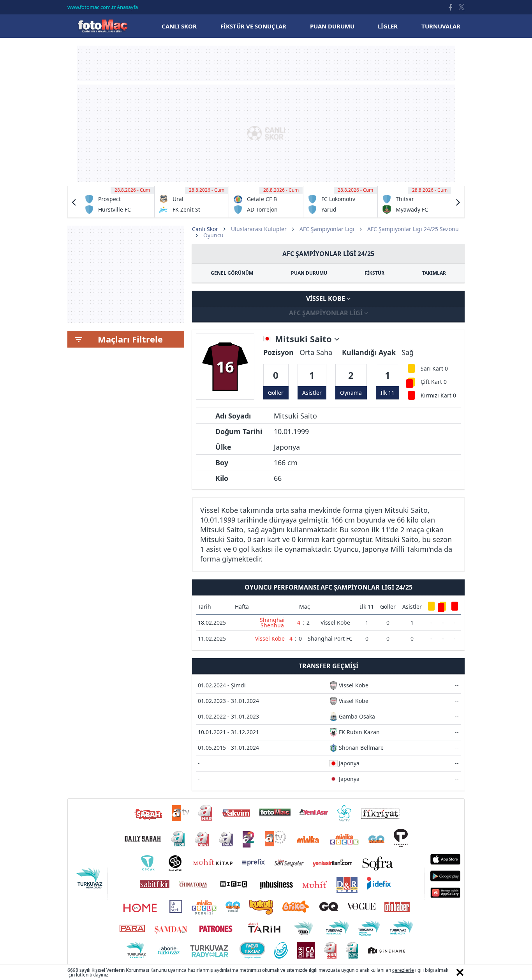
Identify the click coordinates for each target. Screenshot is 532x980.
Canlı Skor (102, 25)
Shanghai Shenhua (272, 622)
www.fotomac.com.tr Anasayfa (102, 7)
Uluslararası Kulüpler (259, 229)
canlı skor (179, 26)
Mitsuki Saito (304, 339)
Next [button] (458, 201)
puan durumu (332, 26)
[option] (117, 201)
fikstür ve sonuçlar (253, 26)
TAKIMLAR (434, 273)
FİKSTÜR (374, 273)
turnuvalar (440, 26)
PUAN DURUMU (309, 273)
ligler (388, 26)
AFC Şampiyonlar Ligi (326, 229)
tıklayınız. (99, 974)
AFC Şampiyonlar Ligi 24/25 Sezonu (413, 229)
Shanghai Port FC (330, 638)
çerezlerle (403, 970)
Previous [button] (74, 201)
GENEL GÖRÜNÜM (232, 273)
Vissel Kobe (326, 298)
